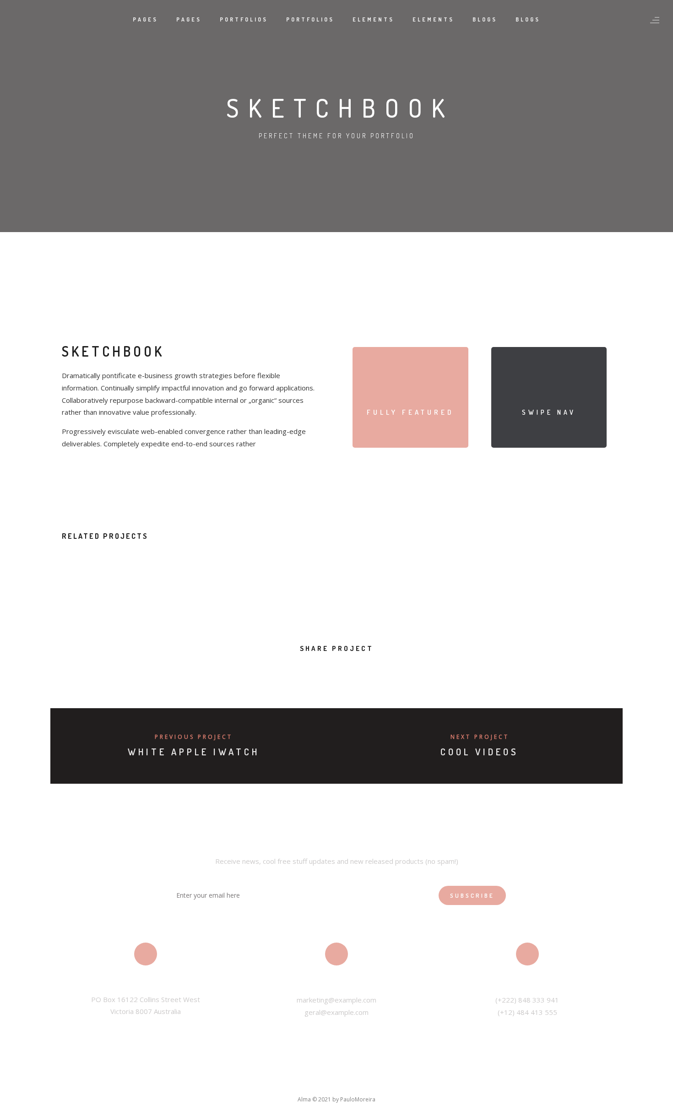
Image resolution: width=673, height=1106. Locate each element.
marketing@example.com (336, 999)
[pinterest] (346, 670)
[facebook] (285, 670)
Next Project (479, 737)
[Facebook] (287, 1082)
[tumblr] (367, 670)
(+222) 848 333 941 (527, 999)
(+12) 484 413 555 (527, 1012)
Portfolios (244, 19)
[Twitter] (307, 1082)
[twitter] (305, 670)
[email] (388, 670)
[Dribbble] (386, 1082)
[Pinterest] (366, 1082)
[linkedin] (326, 670)
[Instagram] (346, 1082)
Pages (145, 19)
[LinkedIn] (327, 1082)
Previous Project (194, 737)
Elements (373, 19)
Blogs (484, 19)
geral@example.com (336, 1012)
